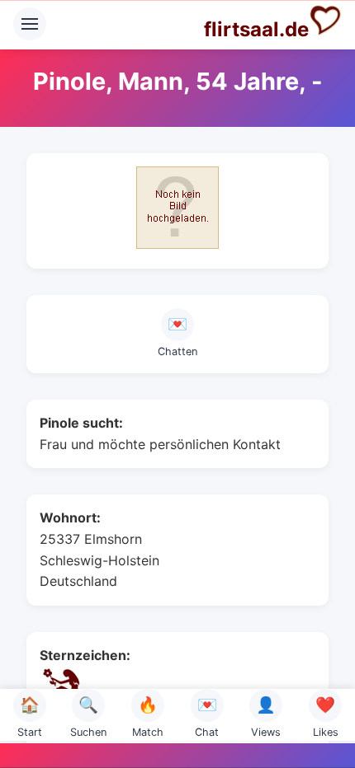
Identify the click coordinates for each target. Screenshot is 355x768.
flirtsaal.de (256, 29)
